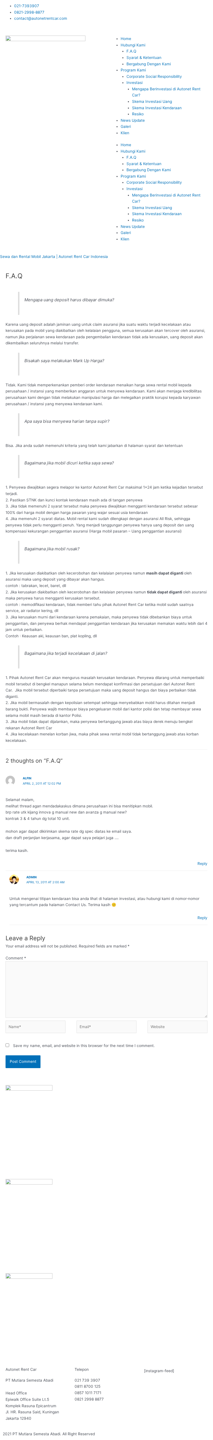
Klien (125, 133)
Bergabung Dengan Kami (148, 64)
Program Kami (133, 70)
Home (126, 38)
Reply (202, 863)
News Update (133, 120)
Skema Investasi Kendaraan (157, 108)
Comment (16, 958)
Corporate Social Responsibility (154, 76)
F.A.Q (131, 51)
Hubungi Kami (133, 45)
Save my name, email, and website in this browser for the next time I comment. (84, 1045)
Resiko (138, 114)
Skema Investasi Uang (152, 101)
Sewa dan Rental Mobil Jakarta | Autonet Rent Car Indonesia (54, 256)
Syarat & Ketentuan (143, 57)
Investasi (134, 82)
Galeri (126, 126)
